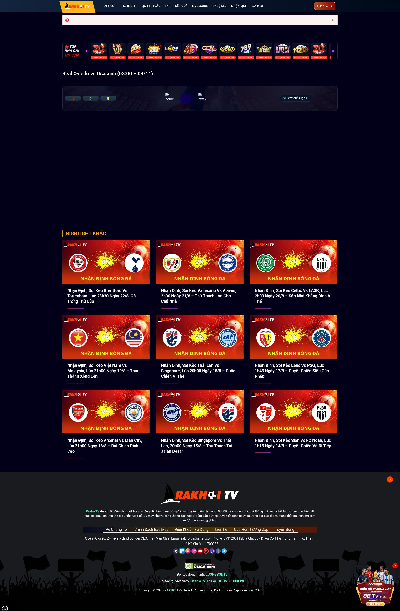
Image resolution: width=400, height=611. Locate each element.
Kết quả (181, 6)
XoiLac (211, 581)
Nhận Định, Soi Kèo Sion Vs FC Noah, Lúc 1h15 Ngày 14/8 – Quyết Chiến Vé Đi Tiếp (293, 443)
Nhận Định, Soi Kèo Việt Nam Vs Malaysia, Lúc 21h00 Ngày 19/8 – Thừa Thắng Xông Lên (103, 371)
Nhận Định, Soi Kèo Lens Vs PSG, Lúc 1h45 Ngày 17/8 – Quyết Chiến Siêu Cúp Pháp (292, 371)
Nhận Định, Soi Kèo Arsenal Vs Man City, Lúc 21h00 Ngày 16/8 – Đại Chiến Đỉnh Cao (104, 446)
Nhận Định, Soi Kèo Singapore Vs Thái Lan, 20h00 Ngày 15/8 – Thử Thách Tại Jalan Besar (196, 446)
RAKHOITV (172, 590)
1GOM (223, 581)
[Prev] (86, 51)
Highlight (129, 6)
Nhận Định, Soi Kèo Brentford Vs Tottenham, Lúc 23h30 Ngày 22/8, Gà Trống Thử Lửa (101, 296)
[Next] (333, 51)
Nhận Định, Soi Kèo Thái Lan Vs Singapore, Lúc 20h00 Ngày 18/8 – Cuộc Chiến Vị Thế (198, 371)
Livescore (200, 6)
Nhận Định (239, 6)
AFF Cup (110, 6)
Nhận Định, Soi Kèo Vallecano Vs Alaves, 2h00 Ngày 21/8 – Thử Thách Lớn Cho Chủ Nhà (198, 296)
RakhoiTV (92, 511)
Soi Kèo (257, 6)
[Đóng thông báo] (333, 20)
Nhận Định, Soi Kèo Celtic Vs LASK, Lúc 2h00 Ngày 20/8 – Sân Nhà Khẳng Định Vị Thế (293, 296)
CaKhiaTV (197, 581)
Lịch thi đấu (150, 6)
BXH (168, 6)
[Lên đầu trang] (390, 479)
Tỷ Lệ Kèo (219, 6)
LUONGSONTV (217, 574)
